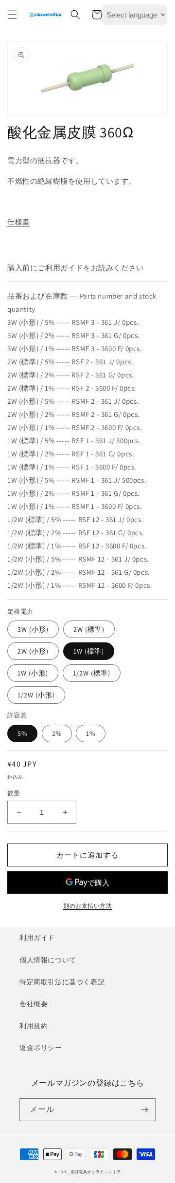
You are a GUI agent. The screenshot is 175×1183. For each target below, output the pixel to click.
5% (22, 733)
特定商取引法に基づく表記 (62, 981)
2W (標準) (89, 629)
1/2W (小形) (36, 695)
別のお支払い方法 (87, 905)
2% (57, 733)
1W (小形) (33, 673)
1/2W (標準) (91, 673)
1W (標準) (88, 651)
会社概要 (33, 1003)
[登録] (144, 1109)
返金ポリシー (40, 1047)
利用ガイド (37, 937)
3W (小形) (33, 629)
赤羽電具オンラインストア (95, 1171)
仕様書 (18, 221)
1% (90, 733)
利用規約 (33, 1025)
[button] (12, 14)
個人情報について (47, 960)
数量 (13, 793)
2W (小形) (33, 651)
